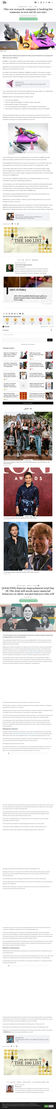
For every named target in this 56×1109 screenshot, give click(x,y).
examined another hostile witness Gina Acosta (24, 733)
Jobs (35, 6)
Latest (30, 6)
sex (23, 260)
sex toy (28, 260)
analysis (12, 1082)
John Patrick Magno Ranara (29, 15)
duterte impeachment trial (40, 1082)
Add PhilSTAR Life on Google (27, 19)
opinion (19, 1082)
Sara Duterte (27, 1082)
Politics (35, 585)
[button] (52, 2)
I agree (46, 1106)
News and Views (23, 6)
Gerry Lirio (29, 597)
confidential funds (33, 651)
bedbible (35, 260)
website (19, 117)
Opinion (29, 585)
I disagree (51, 1106)
